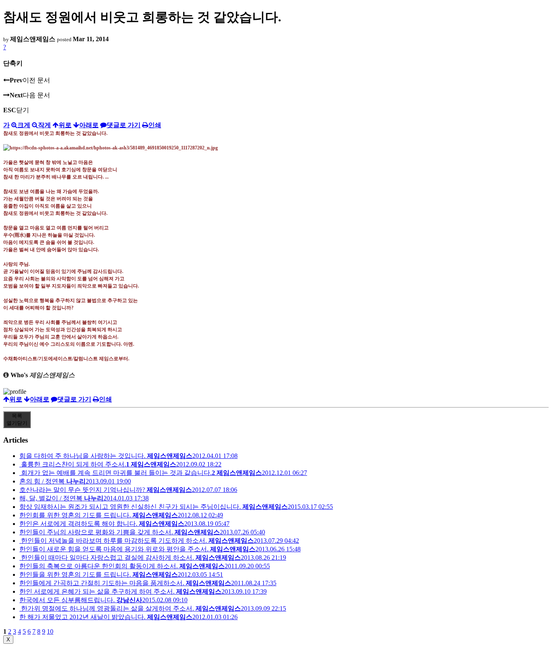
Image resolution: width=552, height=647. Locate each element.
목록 (16, 419)
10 (50, 631)
